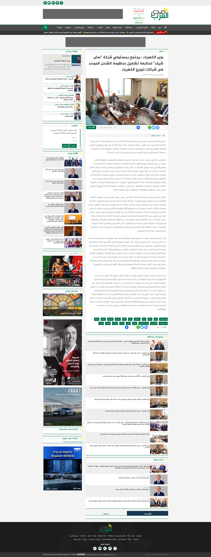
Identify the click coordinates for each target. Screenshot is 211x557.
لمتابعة (110, 319)
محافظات (90, 27)
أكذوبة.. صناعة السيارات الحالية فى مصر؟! (59, 79)
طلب (128, 323)
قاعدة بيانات (163, 323)
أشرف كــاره (70, 76)
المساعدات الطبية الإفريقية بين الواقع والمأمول (60, 89)
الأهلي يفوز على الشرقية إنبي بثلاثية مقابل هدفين (82, 32)
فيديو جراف (77, 539)
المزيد (59, 27)
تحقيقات (68, 27)
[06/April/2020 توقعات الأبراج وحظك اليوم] (62, 305)
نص (144, 319)
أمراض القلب (69, 116)
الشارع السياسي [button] (142, 27)
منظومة (137, 319)
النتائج (65, 145)
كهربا (103, 319)
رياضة (108, 27)
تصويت (72, 145)
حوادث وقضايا (117, 27)
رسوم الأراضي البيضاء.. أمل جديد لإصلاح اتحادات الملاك (60, 99)
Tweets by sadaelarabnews (72, 442)
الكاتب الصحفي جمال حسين (64, 104)
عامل (134, 323)
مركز (124, 319)
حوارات (129, 539)
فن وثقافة (128, 27)
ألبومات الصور (74, 253)
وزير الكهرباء (163, 319)
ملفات (153, 27)
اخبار (159, 27)
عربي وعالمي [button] (79, 27)
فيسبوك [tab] (147, 514)
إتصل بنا (147, 555)
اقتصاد (89, 536)
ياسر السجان (66, 56)
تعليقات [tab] (105, 514)
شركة (121, 323)
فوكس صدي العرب (94, 539)
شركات (115, 323)
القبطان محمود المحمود (66, 95)
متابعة (118, 319)
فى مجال (153, 323)
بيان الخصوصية (164, 555)
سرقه (101, 323)
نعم (73, 138)
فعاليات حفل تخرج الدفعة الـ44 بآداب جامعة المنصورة (125, 32)
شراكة (107, 323)
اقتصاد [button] (100, 27)
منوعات (84, 539)
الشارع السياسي (120, 536)
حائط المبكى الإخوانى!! (65, 107)
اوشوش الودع (122, 539)
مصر (130, 319)
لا (74, 141)
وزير (156, 319)
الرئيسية (139, 536)
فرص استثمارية (144, 323)
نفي (150, 319)
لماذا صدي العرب (154, 555)
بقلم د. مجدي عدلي (67, 86)
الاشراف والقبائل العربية (109, 539)
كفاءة (96, 319)
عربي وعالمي (74, 536)
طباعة (90, 127)
